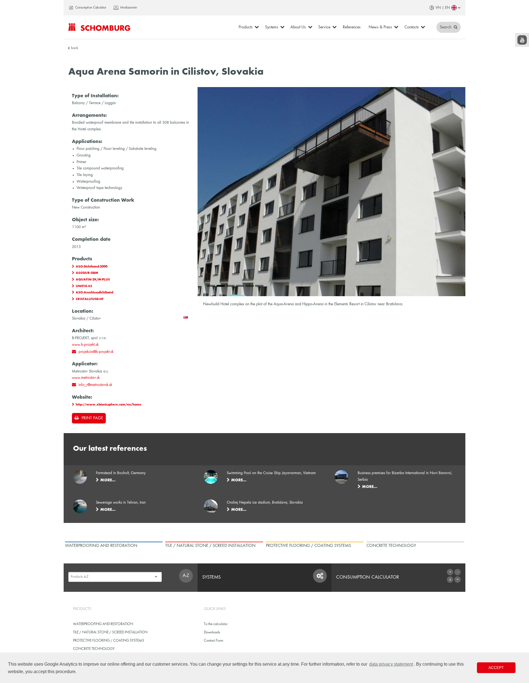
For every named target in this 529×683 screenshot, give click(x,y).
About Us (298, 27)
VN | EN (443, 8)
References (352, 27)
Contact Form (213, 640)
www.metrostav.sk (86, 378)
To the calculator (216, 624)
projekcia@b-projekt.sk (96, 352)
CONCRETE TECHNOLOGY (94, 649)
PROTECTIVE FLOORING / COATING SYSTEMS (108, 640)
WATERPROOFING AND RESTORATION (103, 624)
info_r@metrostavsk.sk (95, 385)
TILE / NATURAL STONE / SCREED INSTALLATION (110, 632)
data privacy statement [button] (391, 664)
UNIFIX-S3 (84, 286)
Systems (271, 27)
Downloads (212, 632)
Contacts (411, 27)
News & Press (380, 27)
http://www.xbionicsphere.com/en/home (108, 404)
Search (446, 27)
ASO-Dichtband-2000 (91, 266)
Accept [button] (496, 667)
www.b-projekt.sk (85, 345)
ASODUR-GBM (87, 273)
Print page (92, 418)
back (74, 48)
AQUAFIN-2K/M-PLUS (93, 279)
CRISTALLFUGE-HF (90, 299)
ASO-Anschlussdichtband (94, 292)
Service (324, 27)
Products (246, 27)
